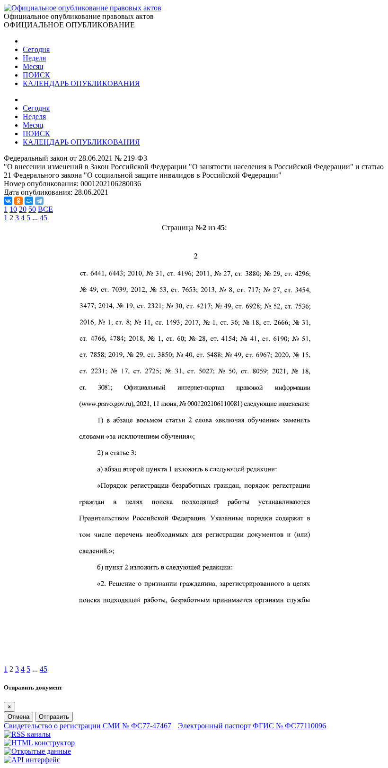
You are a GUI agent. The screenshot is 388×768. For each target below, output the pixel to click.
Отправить (54, 716)
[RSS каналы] (27, 734)
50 (32, 209)
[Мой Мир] (29, 201)
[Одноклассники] (18, 201)
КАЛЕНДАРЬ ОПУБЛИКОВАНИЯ (81, 83)
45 (43, 218)
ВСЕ (45, 209)
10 (13, 209)
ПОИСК (36, 75)
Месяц (33, 66)
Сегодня (36, 49)
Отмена (18, 716)
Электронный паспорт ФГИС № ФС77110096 (252, 726)
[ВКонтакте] (8, 201)
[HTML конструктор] (39, 743)
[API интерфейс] (32, 760)
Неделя (34, 58)
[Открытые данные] (37, 751)
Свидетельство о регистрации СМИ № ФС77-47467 (87, 726)
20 (22, 209)
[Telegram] (39, 201)
